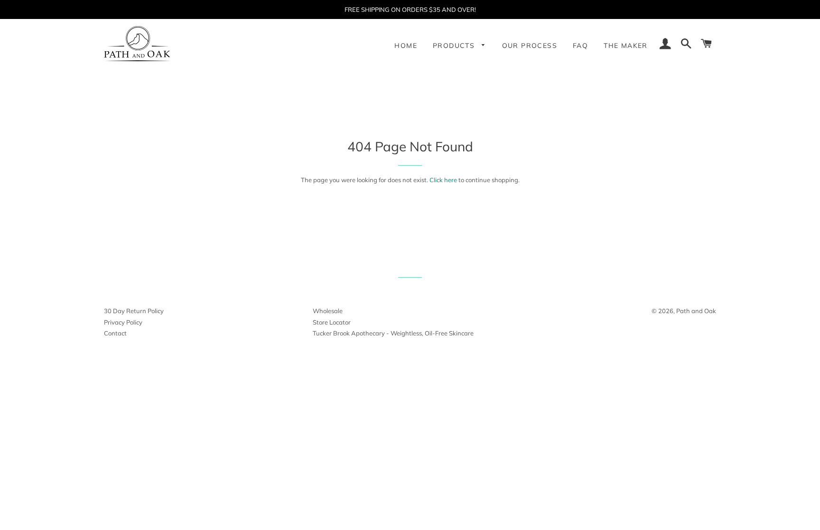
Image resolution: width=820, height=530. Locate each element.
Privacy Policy (123, 322)
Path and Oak (696, 311)
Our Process (529, 45)
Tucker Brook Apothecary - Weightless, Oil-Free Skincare (393, 333)
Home (405, 45)
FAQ (580, 45)
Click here (443, 180)
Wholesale (328, 311)
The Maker (626, 45)
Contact (115, 333)
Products (455, 45)
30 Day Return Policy (134, 311)
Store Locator (332, 322)
